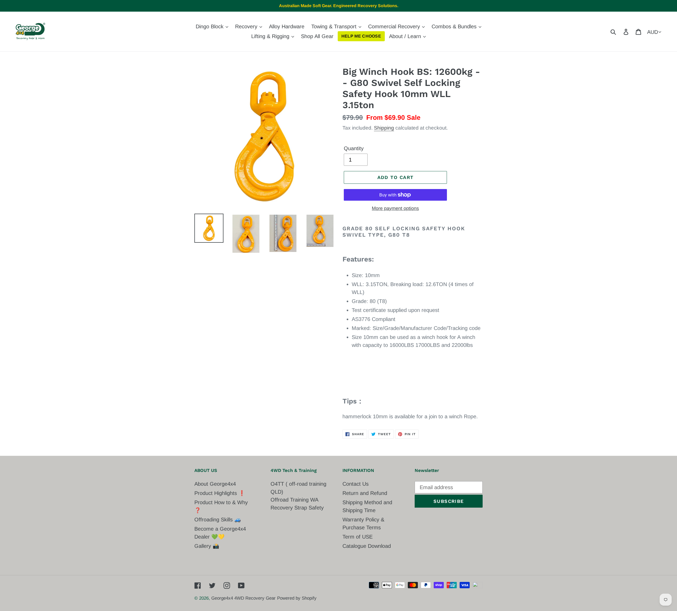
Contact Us (355, 484)
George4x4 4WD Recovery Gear (243, 598)
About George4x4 (215, 484)
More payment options (395, 208)
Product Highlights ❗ (219, 493)
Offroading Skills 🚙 (217, 519)
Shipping (384, 128)
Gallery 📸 (206, 546)
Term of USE (357, 537)
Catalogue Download (366, 546)
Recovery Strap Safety (297, 508)
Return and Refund (364, 493)
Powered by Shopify (297, 598)
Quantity (354, 148)
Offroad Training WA (294, 500)
